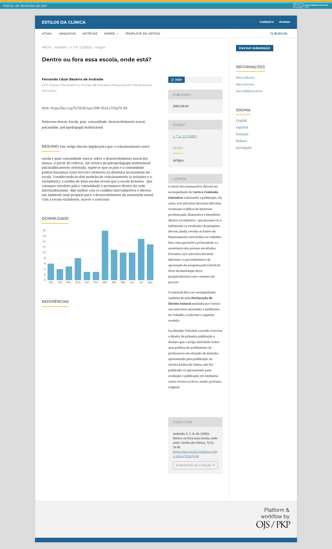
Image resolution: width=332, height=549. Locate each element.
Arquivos (67, 33)
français (242, 134)
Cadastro (267, 21)
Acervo (60, 47)
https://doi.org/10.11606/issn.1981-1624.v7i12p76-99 (88, 108)
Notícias (89, 33)
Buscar (280, 33)
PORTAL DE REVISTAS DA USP (25, 6)
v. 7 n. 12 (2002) (81, 47)
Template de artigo (142, 33)
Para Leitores (245, 77)
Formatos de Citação (194, 465)
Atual (47, 33)
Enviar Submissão (254, 48)
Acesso (284, 21)
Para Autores (245, 84)
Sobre (110, 33)
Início (46, 47)
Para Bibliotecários (249, 91)
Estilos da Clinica (64, 22)
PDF (178, 80)
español (242, 127)
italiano (241, 141)
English (241, 120)
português (244, 147)
